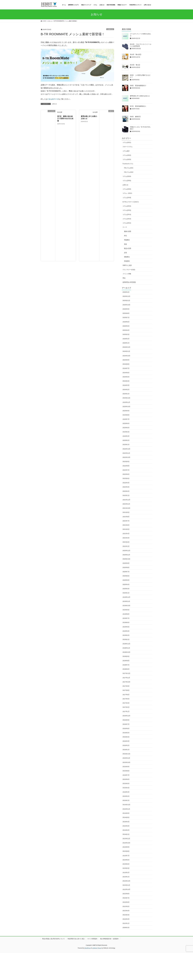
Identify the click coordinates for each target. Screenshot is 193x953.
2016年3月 (126, 741)
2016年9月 (126, 720)
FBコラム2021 (128, 168)
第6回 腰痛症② (135, 116)
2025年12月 (126, 296)
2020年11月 (126, 555)
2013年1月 (126, 877)
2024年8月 (126, 364)
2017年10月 (126, 682)
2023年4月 (126, 432)
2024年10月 (126, 355)
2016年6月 (126, 728)
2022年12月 (126, 449)
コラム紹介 (126, 151)
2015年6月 (126, 779)
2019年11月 (126, 601)
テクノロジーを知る (129, 269)
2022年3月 (126, 487)
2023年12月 (126, 398)
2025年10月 (126, 305)
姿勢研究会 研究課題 (129, 282)
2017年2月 (126, 707)
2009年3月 (126, 927)
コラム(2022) (127, 155)
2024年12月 (126, 347)
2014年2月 (126, 830)
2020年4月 (126, 584)
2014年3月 (126, 826)
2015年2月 (126, 796)
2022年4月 (126, 482)
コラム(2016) (127, 206)
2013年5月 (126, 864)
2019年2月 (126, 635)
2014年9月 (126, 813)
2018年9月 (126, 656)
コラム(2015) (127, 210)
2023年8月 (126, 415)
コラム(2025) (127, 180)
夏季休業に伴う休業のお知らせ (140, 96)
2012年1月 (126, 923)
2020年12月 (126, 550)
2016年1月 (126, 749)
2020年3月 (126, 588)
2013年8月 (126, 851)
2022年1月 (126, 495)
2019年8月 (126, 614)
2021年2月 (126, 542)
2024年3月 (126, 385)
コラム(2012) (127, 223)
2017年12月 (126, 673)
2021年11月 (126, 504)
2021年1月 (126, 546)
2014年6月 (126, 817)
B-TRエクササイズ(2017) (131, 202)
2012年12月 (126, 881)
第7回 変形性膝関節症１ (138, 106)
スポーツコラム (127, 146)
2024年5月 (126, 377)
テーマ (125, 227)
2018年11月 (126, 648)
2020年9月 (126, 563)
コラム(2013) (127, 219)
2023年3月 (126, 436)
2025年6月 (126, 322)
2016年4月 (126, 737)
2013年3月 (126, 868)
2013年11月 (126, 838)
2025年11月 (126, 300)
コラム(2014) (127, 214)
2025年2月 (126, 338)
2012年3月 (126, 915)
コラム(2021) (127, 142)
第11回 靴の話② (135, 54)
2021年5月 (126, 529)
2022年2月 (126, 491)
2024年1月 (126, 394)
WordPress (88, 948)
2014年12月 (126, 804)
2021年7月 (126, 521)
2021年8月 (126, 516)
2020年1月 (126, 593)
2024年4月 (126, 381)
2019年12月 (126, 597)
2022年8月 (126, 466)
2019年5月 (126, 627)
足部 (125, 252)
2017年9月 (126, 686)
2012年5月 (126, 906)
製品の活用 (127, 248)
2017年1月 (126, 711)
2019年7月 (126, 618)
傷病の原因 (127, 231)
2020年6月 (126, 576)
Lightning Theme (96, 948)
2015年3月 (126, 792)
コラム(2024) (127, 176)
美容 (125, 244)
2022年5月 (126, 478)
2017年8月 (126, 690)
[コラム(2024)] (48, 185)
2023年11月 (126, 402)
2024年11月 (126, 351)
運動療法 (127, 257)
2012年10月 (126, 889)
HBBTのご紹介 (127, 265)
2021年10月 (126, 508)
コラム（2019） (128, 193)
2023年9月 (126, 411)
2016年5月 (126, 732)
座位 (125, 235)
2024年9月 (126, 360)
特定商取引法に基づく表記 (76, 939)
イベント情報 (127, 274)
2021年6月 (126, 525)
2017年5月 (126, 699)
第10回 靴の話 (135, 65)
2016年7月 (126, 724)
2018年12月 (126, 644)
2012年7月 (126, 898)
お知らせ (110, 29)
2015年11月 (126, 758)
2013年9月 (126, 847)
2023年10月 (126, 406)
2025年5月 (126, 326)
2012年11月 (126, 885)
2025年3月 (126, 334)
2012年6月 (126, 902)
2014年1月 (126, 834)
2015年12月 (126, 754)
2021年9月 (126, 512)
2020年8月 (126, 567)
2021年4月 (126, 533)
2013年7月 (126, 855)
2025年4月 (126, 330)
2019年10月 (126, 605)
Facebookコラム (128, 163)
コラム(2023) (127, 159)
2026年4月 (126, 292)
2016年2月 (126, 745)
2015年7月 (126, 775)
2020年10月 (126, 559)
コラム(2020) (127, 189)
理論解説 (127, 240)
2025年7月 (126, 317)
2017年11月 (126, 677)
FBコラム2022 (128, 172)
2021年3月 (126, 538)
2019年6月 (126, 622)
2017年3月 (126, 703)
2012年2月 (126, 919)
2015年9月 (126, 766)
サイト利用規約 (92, 939)
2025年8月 (126, 313)
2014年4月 (126, 821)
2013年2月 (126, 872)
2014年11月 (126, 809)
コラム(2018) (127, 197)
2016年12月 (126, 715)
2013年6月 (126, 860)
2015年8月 (126, 771)
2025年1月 (126, 343)
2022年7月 (126, 470)
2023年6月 (126, 423)
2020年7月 (126, 571)
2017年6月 (126, 694)
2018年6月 (126, 669)
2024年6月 (126, 372)
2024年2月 (126, 389)
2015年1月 (126, 800)
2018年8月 (126, 660)
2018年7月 (126, 665)
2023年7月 (126, 419)
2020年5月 (126, 580)
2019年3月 (126, 631)
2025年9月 (126, 309)
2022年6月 (126, 474)
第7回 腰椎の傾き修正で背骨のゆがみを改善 (65, 118)
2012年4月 (126, 910)
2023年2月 (126, 440)
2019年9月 (126, 610)
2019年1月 (126, 639)
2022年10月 (126, 457)
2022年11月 (126, 453)
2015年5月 (126, 783)
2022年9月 (126, 461)
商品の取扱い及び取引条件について (53, 939)
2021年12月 (126, 500)
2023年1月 (126, 444)
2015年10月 (126, 762)
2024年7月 (126, 368)
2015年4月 (126, 788)
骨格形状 (127, 261)
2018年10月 (126, 652)
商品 (124, 278)
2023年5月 (126, 427)
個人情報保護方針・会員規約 (109, 939)
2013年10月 (126, 843)
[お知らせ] (107, 185)
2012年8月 (126, 893)
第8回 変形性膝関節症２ (138, 85)
